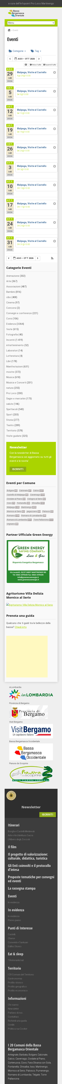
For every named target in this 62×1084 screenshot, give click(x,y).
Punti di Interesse (20, 928)
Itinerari (13, 825)
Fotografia (12, 334)
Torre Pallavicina (43, 520)
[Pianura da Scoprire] (31, 783)
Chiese (11, 938)
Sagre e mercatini (15, 398)
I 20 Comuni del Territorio (21, 974)
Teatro (10, 425)
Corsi (9, 318)
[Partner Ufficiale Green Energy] (28, 582)
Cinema (10, 302)
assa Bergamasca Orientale (31, 13)
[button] (52, 258)
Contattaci (13, 1016)
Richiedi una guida (17, 1020)
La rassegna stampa (21, 888)
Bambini (10, 291)
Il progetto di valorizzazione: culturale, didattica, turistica (28, 856)
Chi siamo (13, 1004)
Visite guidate (13, 435)
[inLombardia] (31, 699)
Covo (11, 503)
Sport (9, 414)
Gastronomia (15, 978)
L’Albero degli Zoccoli (19, 839)
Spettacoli (12, 409)
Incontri (10, 339)
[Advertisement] (27, 656)
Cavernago (37, 495)
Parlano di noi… (16, 1012)
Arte (8, 281)
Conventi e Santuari (18, 942)
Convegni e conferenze (19, 313)
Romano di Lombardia (19, 520)
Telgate (36, 1074)
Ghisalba (38, 503)
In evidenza (13, 902)
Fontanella (23, 503)
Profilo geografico (17, 986)
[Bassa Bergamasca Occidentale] (31, 759)
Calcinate (25, 490)
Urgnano (12, 524)
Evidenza (11, 323)
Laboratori (12, 350)
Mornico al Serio (16, 511)
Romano (13, 515)
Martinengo (28, 507)
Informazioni (17, 998)
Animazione (12, 275)
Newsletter (13, 1008)
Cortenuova (14, 1062)
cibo (8, 297)
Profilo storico (15, 982)
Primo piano (14, 920)
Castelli (11, 934)
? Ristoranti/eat (16, 960)
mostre (10, 371)
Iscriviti (17, 469)
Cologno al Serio (36, 499)
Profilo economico (18, 990)
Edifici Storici (14, 946)
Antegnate (13, 1054)
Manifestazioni (14, 366)
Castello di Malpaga (17, 495)
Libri (8, 361)
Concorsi (11, 307)
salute (9, 403)
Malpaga (13, 507)
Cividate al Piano (16, 499)
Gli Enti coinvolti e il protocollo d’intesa (29, 867)
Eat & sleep (15, 954)
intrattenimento (15, 345)
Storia (9, 419)
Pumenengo (42, 1070)
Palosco (47, 511)
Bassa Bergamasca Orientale (36, 793)
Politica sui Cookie (17, 1028)
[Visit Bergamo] (31, 737)
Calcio (38, 490)
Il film (12, 847)
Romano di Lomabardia (33, 515)
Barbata (23, 1054)
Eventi (12, 896)
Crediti (11, 1024)
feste (9, 329)
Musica (10, 377)
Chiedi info (21, 627)
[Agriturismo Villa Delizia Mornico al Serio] (29, 604)
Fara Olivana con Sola (39, 1062)
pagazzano (33, 511)
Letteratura (12, 355)
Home (9, 30)
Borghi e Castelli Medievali (21, 831)
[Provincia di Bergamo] (28, 717)
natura (9, 387)
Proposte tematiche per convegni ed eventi (31, 879)
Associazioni (13, 286)
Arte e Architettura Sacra (20, 835)
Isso (32, 1066)
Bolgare (12, 490)
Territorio (11, 430)
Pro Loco (11, 393)
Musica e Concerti (16, 382)
